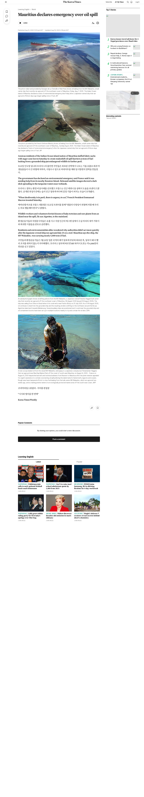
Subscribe (109, 2)
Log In (137, 2)
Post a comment (59, 439)
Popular (79, 462)
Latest (38, 462)
